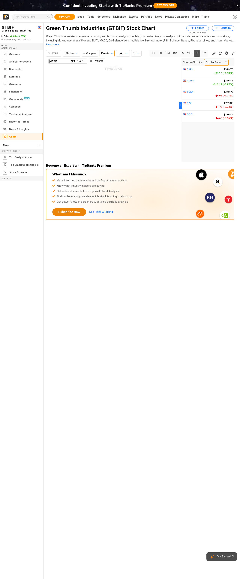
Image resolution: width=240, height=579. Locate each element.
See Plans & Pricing (101, 212)
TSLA (190, 91)
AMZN (190, 80)
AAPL (190, 69)
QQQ (189, 114)
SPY (189, 103)
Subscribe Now (69, 212)
